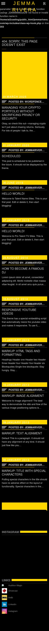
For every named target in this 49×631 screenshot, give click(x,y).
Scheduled (11, 156)
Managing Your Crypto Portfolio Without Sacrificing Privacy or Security (21, 113)
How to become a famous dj (23, 270)
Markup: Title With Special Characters (24, 472)
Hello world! (13, 193)
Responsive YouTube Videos (19, 312)
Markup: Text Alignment (22, 433)
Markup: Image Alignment (23, 395)
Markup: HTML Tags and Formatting (21, 353)
